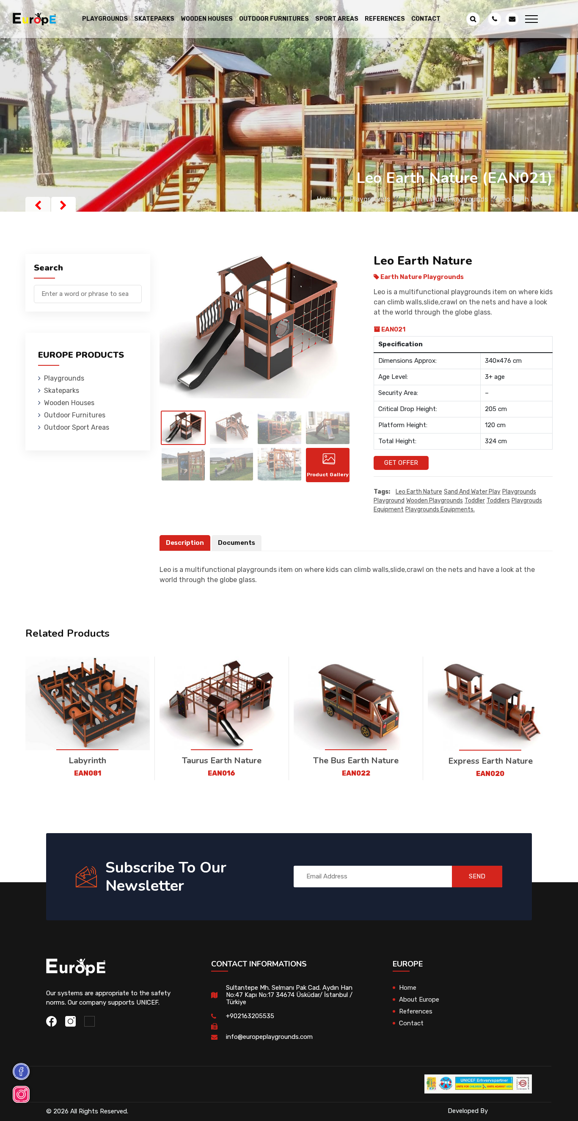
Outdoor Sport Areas (76, 427)
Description (185, 543)
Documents (236, 543)
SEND (477, 876)
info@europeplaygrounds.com (269, 1037)
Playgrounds (370, 199)
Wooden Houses (69, 403)
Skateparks (61, 391)
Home (326, 199)
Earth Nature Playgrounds (446, 199)
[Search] (135, 290)
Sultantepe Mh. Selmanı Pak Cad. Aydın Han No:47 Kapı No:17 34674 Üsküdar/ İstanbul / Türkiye (289, 995)
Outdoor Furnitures (74, 415)
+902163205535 (250, 1016)
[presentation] (37, 205)
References (385, 18)
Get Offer (401, 463)
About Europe (419, 999)
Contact (425, 18)
